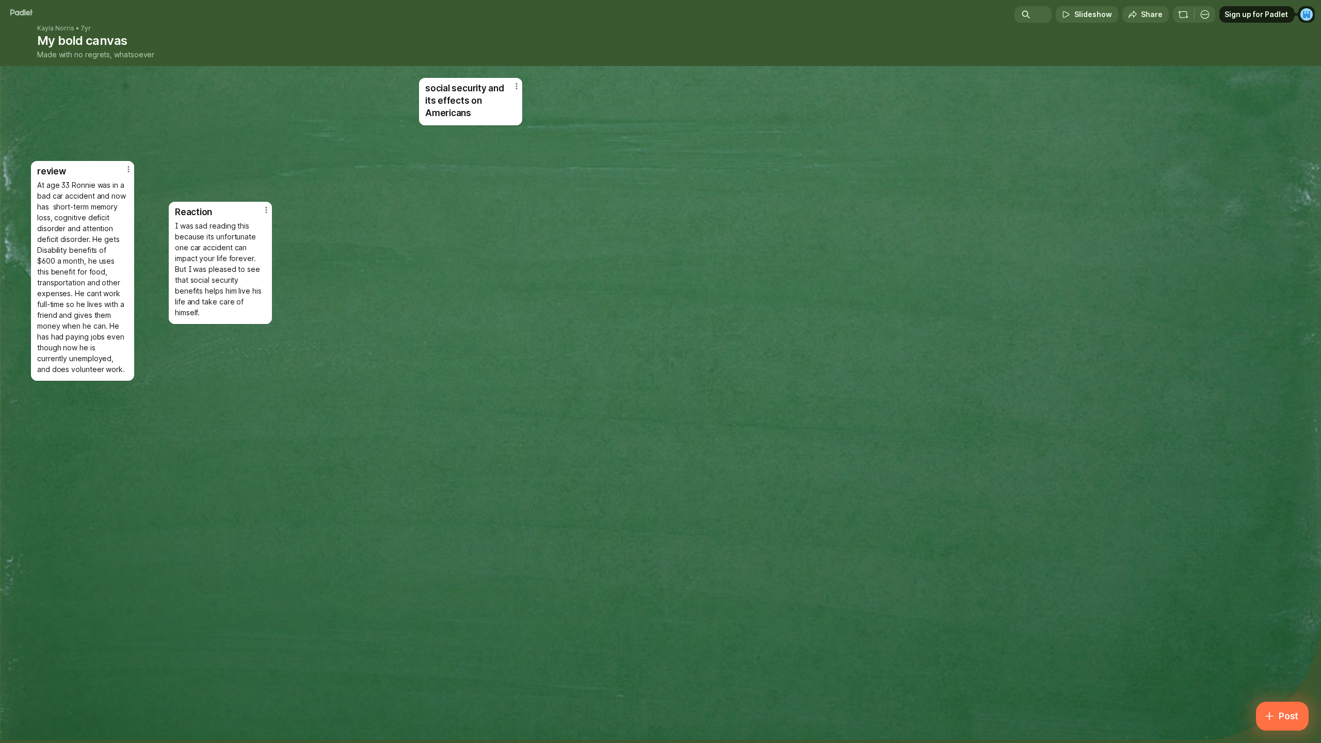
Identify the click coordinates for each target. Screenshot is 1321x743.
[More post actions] (266, 210)
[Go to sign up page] (1306, 14)
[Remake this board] (1183, 14)
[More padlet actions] (1205, 14)
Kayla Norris (55, 28)
